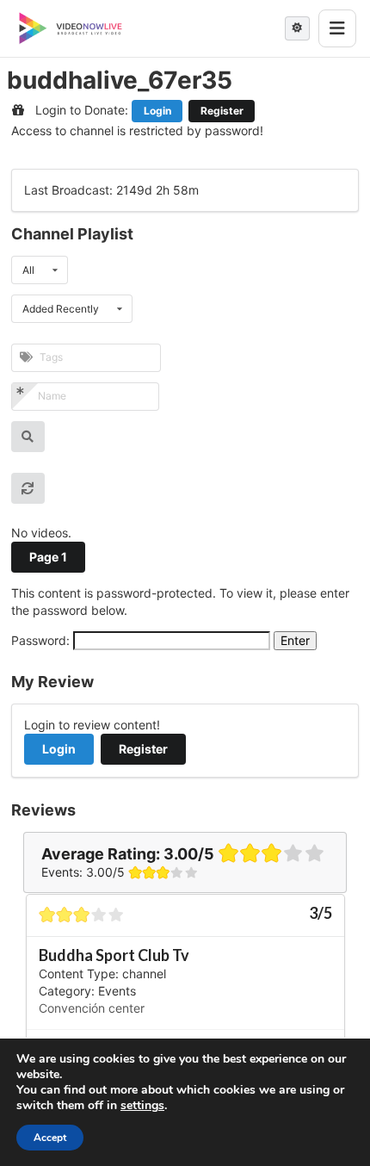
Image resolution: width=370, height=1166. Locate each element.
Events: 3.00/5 (83, 872)
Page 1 (48, 556)
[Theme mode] (297, 28)
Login (157, 110)
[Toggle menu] (337, 28)
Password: (42, 640)
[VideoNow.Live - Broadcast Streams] (70, 28)
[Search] (28, 436)
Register (222, 110)
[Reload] (28, 488)
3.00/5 (188, 854)
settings (142, 1105)
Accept (50, 1137)
